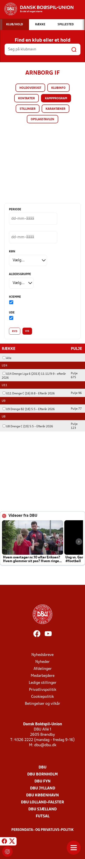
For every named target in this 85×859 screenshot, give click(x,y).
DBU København (42, 795)
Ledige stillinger (42, 683)
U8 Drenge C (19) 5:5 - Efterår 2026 (29, 426)
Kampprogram (56, 98)
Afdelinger (43, 669)
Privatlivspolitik (42, 690)
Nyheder (42, 662)
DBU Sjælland (42, 809)
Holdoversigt (30, 88)
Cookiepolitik (42, 697)
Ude (12, 312)
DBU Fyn (42, 781)
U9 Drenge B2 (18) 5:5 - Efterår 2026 (30, 409)
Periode (15, 209)
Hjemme (15, 297)
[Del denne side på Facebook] (4, 841)
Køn (12, 251)
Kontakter (26, 98)
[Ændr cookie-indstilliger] (7, 851)
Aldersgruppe (20, 274)
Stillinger (28, 109)
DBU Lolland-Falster (42, 802)
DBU (42, 767)
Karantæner (55, 109)
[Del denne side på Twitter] (12, 841)
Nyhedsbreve (42, 655)
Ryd (14, 331)
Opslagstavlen (42, 119)
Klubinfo (58, 88)
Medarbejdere (42, 676)
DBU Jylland (42, 788)
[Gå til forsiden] (36, 9)
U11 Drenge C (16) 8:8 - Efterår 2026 (30, 393)
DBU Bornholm (42, 774)
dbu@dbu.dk (45, 745)
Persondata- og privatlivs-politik (42, 830)
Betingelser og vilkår (42, 704)
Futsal (42, 816)
